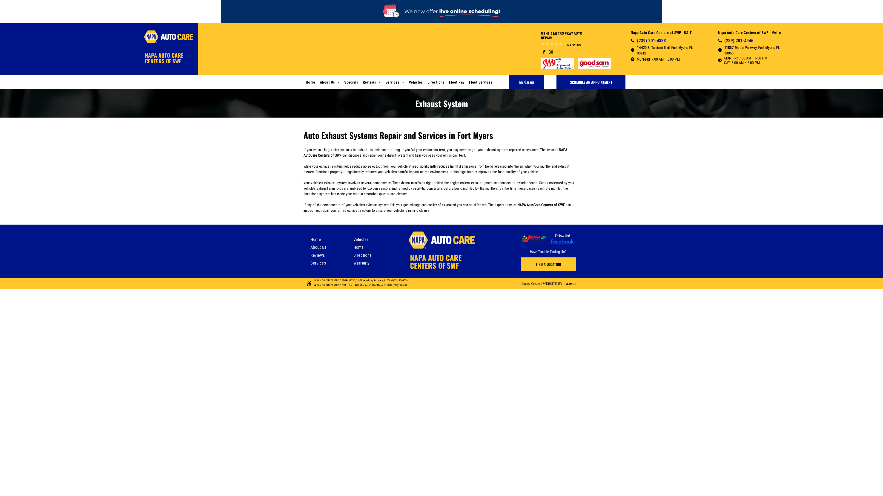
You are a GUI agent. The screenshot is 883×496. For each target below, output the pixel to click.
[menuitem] (311, 82)
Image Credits (531, 283)
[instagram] (551, 52)
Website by (552, 283)
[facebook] (544, 52)
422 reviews (573, 45)
